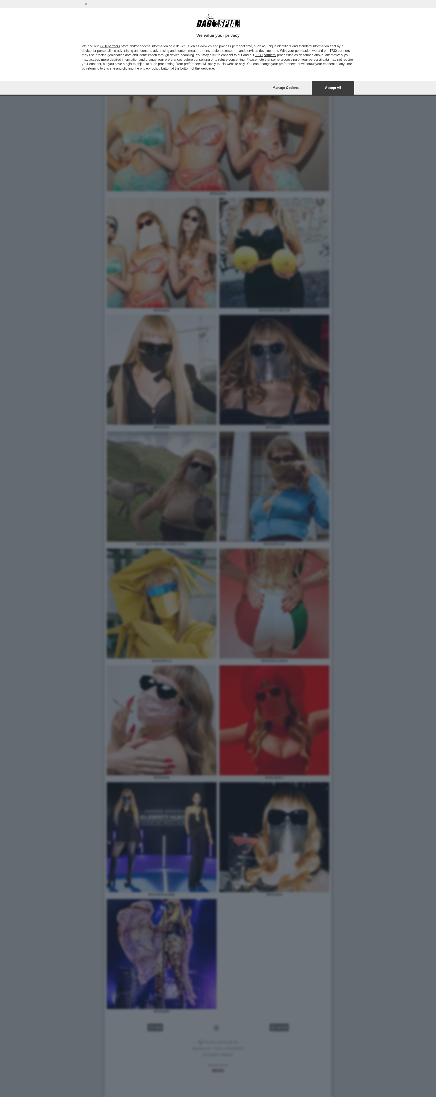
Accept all (333, 88)
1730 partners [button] (110, 46)
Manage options (285, 88)
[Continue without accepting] (86, 4)
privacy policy (150, 68)
